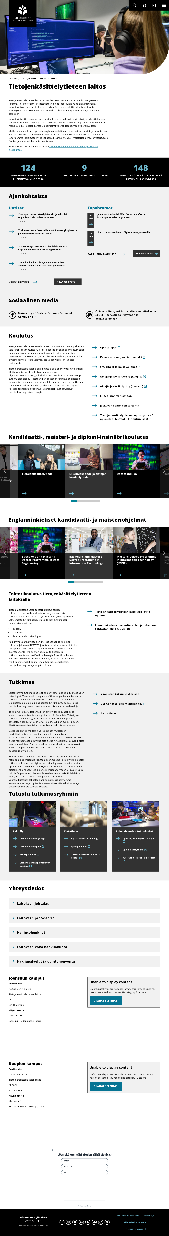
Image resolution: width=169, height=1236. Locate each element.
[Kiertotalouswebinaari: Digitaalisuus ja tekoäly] (91, 242)
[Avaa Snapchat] (87, 1222)
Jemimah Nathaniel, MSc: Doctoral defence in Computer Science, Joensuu (121, 216)
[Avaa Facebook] (62, 1222)
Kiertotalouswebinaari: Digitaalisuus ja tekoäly (123, 232)
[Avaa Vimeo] (107, 1222)
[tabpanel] (41, 471)
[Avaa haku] (134, 5)
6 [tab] (100, 582)
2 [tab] (80, 501)
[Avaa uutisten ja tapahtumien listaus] (144, 5)
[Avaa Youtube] (75, 1222)
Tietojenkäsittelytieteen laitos (39, 79)
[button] (84, 903)
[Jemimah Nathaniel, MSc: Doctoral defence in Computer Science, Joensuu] (91, 224)
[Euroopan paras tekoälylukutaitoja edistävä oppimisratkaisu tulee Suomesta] (11, 218)
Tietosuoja (149, 1216)
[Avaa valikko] (164, 5)
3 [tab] (85, 501)
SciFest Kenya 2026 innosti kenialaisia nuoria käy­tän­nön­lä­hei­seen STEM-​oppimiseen (43, 248)
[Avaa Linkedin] (81, 1222)
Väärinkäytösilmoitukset (135, 1222)
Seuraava (164, 471)
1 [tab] (74, 501)
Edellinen (5, 471)
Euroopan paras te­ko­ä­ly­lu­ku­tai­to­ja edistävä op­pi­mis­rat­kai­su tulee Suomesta (43, 216)
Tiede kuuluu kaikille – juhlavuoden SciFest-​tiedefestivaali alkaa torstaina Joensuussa (42, 264)
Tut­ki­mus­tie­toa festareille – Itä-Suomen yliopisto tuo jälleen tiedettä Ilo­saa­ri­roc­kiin (48, 232)
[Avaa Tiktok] (100, 1222)
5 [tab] (97, 501)
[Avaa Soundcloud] (94, 1222)
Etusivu (13, 79)
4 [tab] (91, 501)
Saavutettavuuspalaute (128, 1216)
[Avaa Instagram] (68, 1222)
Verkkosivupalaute (134, 1230)
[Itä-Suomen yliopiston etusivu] (22, 13)
